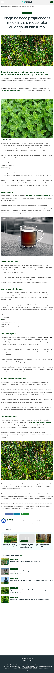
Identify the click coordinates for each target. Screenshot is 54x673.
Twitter (18, 513)
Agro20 (2, 6)
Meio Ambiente (27, 13)
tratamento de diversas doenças (10, 90)
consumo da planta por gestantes (41, 422)
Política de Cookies (27, 660)
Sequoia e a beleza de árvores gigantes (42, 545)
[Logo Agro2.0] (27, 2)
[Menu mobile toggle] (2, 2)
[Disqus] (27, 626)
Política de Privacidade (27, 658)
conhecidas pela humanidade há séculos (37, 195)
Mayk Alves (21, 31)
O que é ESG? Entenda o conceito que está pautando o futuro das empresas (26, 546)
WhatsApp (27, 513)
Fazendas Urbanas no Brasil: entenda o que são (10, 545)
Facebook (10, 513)
